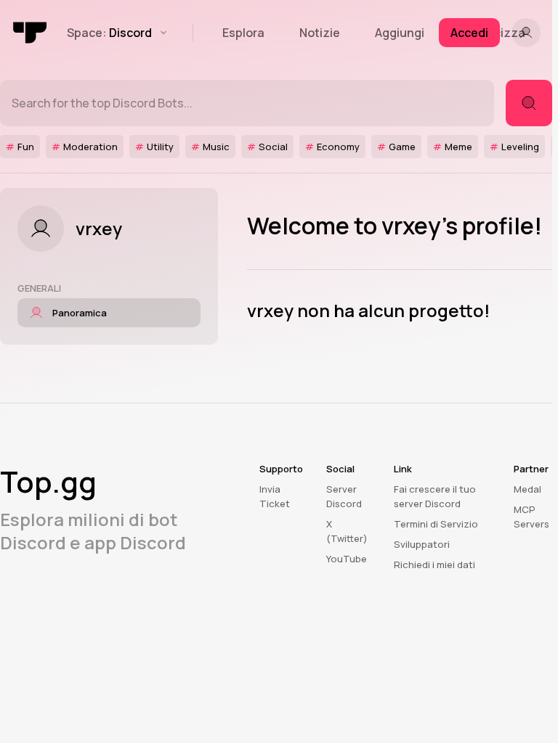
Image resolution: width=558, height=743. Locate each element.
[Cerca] (529, 103)
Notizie (319, 33)
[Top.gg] (30, 33)
